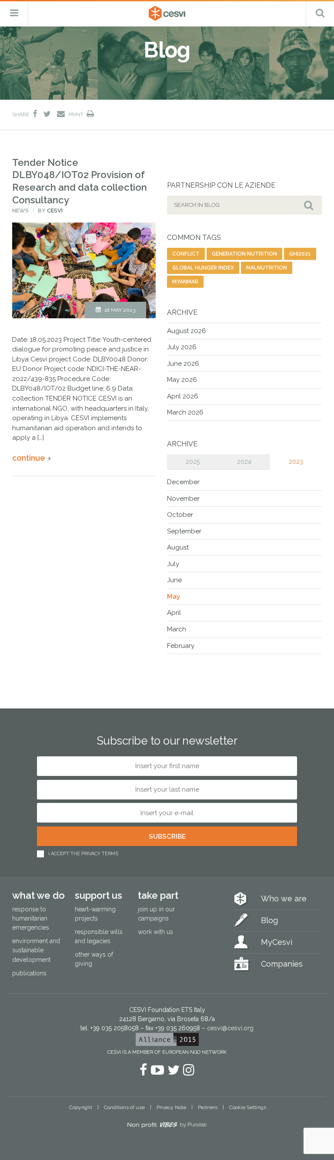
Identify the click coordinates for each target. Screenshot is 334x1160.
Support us (98, 895)
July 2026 (182, 347)
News (20, 210)
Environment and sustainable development (36, 950)
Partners (207, 1107)
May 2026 (182, 380)
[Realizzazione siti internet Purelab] (167, 1126)
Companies (282, 963)
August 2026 (186, 331)
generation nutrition (244, 254)
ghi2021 (300, 254)
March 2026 (185, 412)
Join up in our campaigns (156, 914)
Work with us (155, 931)
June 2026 (183, 364)
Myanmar (185, 282)
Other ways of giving (94, 959)
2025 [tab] (193, 461)
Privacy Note (171, 1107)
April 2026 (182, 396)
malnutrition (266, 268)
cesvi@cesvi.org (230, 1028)
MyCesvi (276, 942)
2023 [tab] (296, 461)
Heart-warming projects (95, 914)
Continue (28, 457)
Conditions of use (124, 1107)
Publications (29, 973)
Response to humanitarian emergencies (30, 918)
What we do (38, 895)
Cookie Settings (247, 1107)
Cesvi (55, 210)
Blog (269, 920)
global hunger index (203, 268)
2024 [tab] (244, 461)
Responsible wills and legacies (99, 936)
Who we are (284, 898)
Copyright (80, 1107)
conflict (186, 254)
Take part (158, 895)
